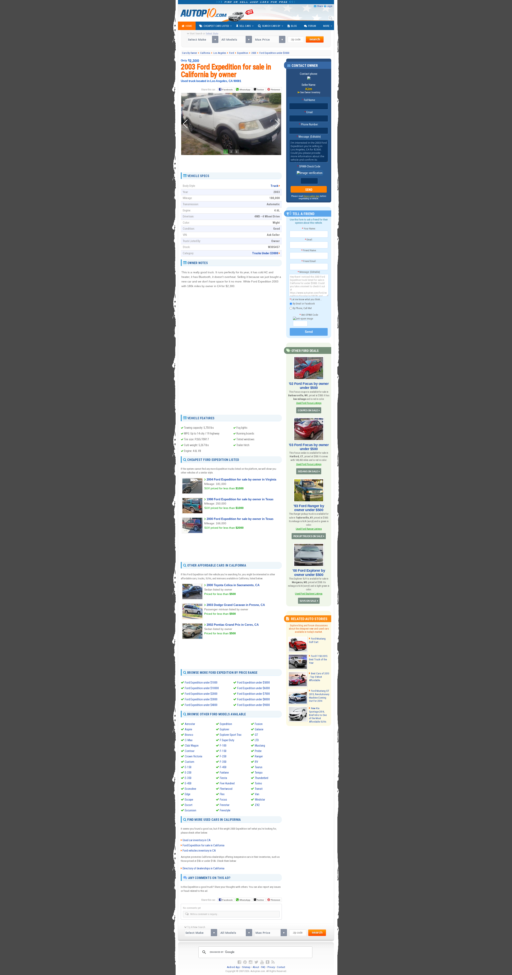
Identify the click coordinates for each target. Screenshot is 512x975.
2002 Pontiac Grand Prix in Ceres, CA (233, 624)
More (326, 25)
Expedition (226, 724)
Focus (223, 799)
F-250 (223, 756)
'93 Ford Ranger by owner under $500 (308, 508)
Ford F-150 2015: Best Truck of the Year (318, 659)
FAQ (263, 967)
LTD (257, 740)
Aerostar (190, 724)
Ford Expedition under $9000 (253, 705)
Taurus (258, 767)
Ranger (259, 756)
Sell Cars (245, 25)
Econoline (190, 789)
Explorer (224, 729)
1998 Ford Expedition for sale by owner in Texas (240, 499)
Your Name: (309, 228)
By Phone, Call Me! (302, 307)
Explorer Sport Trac (231, 735)
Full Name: (309, 100)
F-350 (223, 762)
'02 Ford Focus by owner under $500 (309, 386)
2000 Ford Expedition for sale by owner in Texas (240, 519)
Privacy (271, 967)
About (256, 967)
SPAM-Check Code (308, 166)
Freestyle (225, 810)
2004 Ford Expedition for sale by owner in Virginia (241, 479)
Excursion (190, 810)
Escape (189, 799)
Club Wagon (192, 745)
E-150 (188, 767)
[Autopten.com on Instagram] (250, 962)
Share (320, 6)
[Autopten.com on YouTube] (262, 962)
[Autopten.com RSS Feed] (273, 962)
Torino (258, 783)
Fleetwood (226, 789)
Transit (259, 789)
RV (256, 762)
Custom (189, 762)
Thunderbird (261, 778)
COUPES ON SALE (308, 410)
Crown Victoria (193, 756)
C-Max (189, 740)
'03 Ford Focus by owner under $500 (309, 447)
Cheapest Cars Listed (216, 25)
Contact (281, 967)
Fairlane (224, 772)
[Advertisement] (231, 162)
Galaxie (259, 729)
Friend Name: (308, 250)
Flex (222, 794)
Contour (189, 751)
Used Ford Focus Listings (308, 402)
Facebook (227, 89)
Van (257, 794)
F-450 (223, 767)
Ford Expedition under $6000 (253, 688)
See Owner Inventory (310, 92)
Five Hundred (227, 783)
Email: (308, 112)
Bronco (189, 735)
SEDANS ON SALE (308, 471)
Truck (274, 186)
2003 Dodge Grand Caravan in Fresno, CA (236, 605)
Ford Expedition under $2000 (201, 694)
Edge (187, 794)
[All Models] (236, 39)
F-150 (223, 751)
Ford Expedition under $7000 (253, 694)
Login (329, 6)
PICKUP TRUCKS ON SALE (308, 536)
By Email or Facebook (303, 303)
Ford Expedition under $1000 (201, 682)
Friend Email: (308, 261)
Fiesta (223, 778)
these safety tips (311, 196)
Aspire (188, 729)
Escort (188, 805)
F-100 (223, 745)
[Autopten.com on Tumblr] (267, 962)
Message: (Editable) (309, 136)
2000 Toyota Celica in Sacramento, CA (233, 585)
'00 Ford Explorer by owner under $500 (308, 573)
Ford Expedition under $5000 (253, 682)
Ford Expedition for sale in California (203, 845)
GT (256, 735)
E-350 (188, 778)
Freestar (224, 805)
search (314, 39)
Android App (233, 967)
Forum (312, 25)
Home (189, 25)
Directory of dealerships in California (203, 868)
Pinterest (275, 89)
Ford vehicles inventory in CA (199, 850)
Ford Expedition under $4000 (201, 705)
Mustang (260, 745)
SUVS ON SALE (308, 601)
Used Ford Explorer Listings (308, 593)
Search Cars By (271, 25)
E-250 (188, 772)
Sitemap (246, 967)
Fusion (259, 724)
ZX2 (257, 805)
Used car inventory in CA (197, 840)
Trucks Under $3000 (265, 253)
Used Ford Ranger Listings (309, 528)
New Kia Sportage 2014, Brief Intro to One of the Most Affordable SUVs (318, 715)
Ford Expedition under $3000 (201, 699)
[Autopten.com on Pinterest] (245, 962)
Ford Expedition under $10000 (202, 688)
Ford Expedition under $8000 (253, 699)
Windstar (260, 799)
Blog (294, 25)
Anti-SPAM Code (308, 314)
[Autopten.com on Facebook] (239, 962)
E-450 (188, 783)
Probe (258, 751)
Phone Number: (308, 124)
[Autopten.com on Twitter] (256, 962)
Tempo (259, 772)
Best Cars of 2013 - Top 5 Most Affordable (319, 677)
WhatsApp (244, 89)
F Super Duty (227, 740)
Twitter (260, 89)
